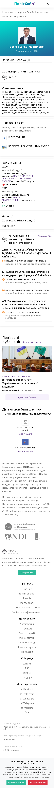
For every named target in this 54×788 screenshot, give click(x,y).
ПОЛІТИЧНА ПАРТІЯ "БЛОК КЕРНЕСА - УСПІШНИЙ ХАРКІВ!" (17, 179)
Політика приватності (27, 607)
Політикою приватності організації (34, 777)
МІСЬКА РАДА (25, 376)
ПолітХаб (27, 628)
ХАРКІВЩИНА (9, 376)
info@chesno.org (11, 750)
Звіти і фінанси (27, 593)
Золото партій (27, 633)
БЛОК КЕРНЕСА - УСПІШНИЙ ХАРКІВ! (29, 146)
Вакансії (27, 672)
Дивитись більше (30, 342)
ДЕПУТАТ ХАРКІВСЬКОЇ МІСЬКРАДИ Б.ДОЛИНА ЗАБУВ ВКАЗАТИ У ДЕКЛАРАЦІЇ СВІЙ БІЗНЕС (26, 253)
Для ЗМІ (27, 663)
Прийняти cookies (16, 782)
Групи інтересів (27, 647)
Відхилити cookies (38, 782)
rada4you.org (25, 433)
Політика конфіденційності (27, 612)
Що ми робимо (27, 618)
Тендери (27, 677)
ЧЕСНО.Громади (27, 642)
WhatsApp (28, 698)
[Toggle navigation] (4, 4)
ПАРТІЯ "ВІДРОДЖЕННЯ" (11, 198)
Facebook (28, 689)
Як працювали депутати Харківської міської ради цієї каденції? (20, 383)
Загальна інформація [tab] (16, 60)
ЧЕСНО (12, 550)
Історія (27, 598)
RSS (27, 668)
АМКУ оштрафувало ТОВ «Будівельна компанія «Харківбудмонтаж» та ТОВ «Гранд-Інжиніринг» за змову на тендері (26, 304)
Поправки (27, 651)
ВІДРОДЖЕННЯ (16, 137)
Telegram (28, 703)
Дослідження (27, 624)
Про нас (27, 589)
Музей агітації (27, 637)
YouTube (28, 707)
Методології (27, 602)
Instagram (28, 694)
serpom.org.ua (25, 451)
